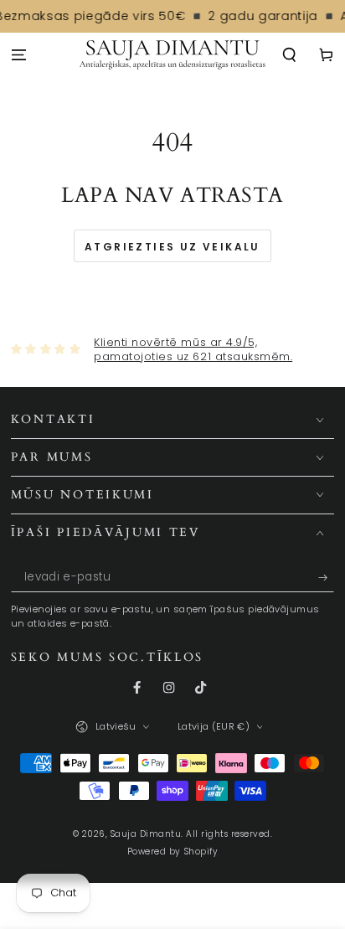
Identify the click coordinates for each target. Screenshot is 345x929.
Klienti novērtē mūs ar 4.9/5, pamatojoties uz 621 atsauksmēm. (193, 349)
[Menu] (18, 56)
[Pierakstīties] (326, 577)
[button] (289, 56)
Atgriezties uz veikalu (172, 247)
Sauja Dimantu (146, 834)
